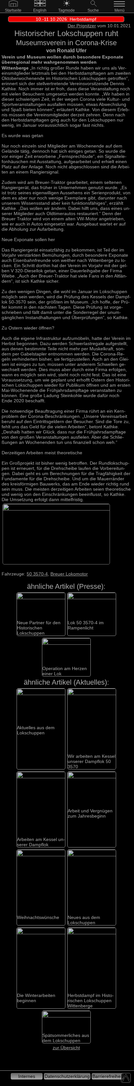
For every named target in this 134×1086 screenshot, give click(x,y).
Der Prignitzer (82, 25)
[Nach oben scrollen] (126, 1078)
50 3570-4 (37, 573)
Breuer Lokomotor (69, 573)
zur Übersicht (66, 1047)
